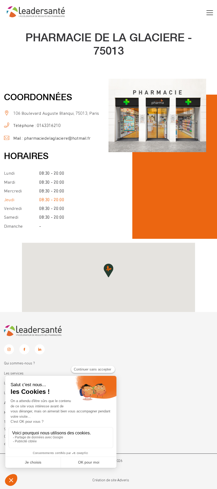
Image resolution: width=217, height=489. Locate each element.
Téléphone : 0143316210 (37, 126)
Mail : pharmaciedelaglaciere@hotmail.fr (52, 138)
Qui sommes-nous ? (19, 363)
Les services (14, 373)
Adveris (123, 480)
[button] (108, 270)
